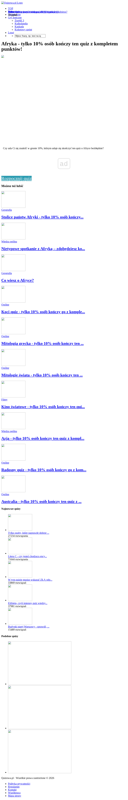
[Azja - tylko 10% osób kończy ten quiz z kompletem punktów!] (13, 428)
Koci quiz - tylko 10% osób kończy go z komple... (43, 312)
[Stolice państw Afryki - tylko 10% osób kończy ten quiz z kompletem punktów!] (13, 206)
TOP (10, 8)
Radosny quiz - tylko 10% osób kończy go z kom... (43, 470)
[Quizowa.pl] (12, 2)
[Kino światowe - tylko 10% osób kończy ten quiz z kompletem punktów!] (13, 396)
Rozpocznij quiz (16, 178)
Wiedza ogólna (9, 241)
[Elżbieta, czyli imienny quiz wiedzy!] (20, 600)
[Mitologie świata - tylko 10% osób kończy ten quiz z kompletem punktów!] (13, 364)
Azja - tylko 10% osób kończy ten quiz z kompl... (42, 438)
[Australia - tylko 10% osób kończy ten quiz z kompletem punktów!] (13, 491)
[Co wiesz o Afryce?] (13, 270)
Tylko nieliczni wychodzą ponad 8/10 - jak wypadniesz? (37, 11)
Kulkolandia (21, 23)
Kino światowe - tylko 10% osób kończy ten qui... (43, 407)
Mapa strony (14, 795)
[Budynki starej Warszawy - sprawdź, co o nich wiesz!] (20, 623)
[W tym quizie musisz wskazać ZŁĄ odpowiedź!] (20, 576)
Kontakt (12, 789)
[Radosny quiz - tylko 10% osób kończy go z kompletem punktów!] (13, 459)
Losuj (11, 32)
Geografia (6, 209)
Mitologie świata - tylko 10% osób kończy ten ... (42, 375)
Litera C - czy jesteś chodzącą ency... (27, 556)
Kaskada (19, 26)
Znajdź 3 (19, 20)
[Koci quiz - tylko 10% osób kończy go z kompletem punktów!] (13, 301)
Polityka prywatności (19, 783)
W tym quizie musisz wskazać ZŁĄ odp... (30, 579)
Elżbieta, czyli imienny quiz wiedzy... (27, 603)
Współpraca (14, 792)
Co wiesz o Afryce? (17, 280)
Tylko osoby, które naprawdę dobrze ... (28, 532)
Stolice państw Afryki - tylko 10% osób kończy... (42, 217)
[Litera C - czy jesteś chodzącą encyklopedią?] (20, 553)
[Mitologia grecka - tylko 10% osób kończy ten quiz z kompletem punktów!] (13, 333)
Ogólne (5, 304)
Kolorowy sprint (23, 29)
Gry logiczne (15, 17)
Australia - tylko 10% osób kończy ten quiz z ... (41, 501)
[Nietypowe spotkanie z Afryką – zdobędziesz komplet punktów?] (13, 238)
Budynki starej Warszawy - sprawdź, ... (28, 626)
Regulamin (14, 786)
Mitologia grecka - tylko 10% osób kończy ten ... (42, 343)
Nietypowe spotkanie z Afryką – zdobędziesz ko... (43, 248)
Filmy (4, 399)
